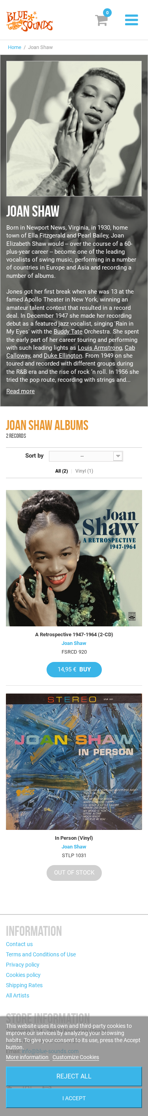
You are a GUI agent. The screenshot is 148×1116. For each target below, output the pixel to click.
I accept (74, 1098)
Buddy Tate (68, 331)
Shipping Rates (24, 985)
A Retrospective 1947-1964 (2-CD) (74, 634)
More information (28, 1057)
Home (14, 47)
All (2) (61, 471)
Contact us (19, 944)
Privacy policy (22, 964)
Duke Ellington (63, 355)
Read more (20, 391)
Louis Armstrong (100, 347)
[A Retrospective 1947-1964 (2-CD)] (74, 558)
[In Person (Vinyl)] (74, 762)
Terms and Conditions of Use (41, 954)
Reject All (74, 1076)
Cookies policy (23, 975)
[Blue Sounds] (29, 21)
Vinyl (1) (84, 471)
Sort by (34, 455)
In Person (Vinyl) (74, 838)
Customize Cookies (75, 1057)
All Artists (17, 995)
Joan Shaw (74, 643)
